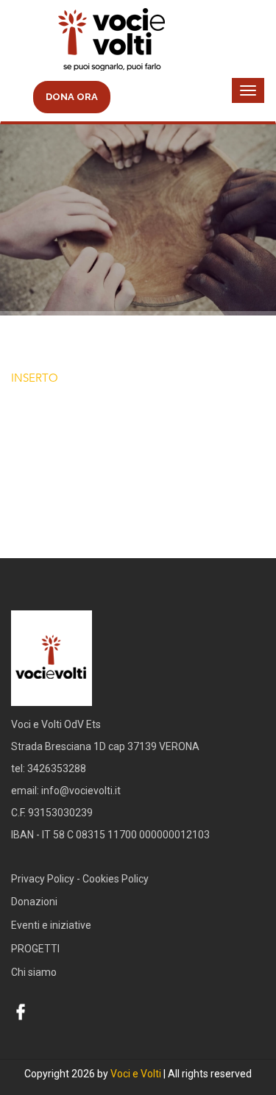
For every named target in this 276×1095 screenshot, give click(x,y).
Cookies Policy (115, 879)
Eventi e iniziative (51, 925)
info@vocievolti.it (81, 790)
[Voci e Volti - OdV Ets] (138, 41)
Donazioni (34, 901)
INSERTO (34, 378)
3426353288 (56, 768)
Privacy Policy (42, 879)
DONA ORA (72, 96)
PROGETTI (35, 949)
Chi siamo (34, 972)
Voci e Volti (135, 1074)
